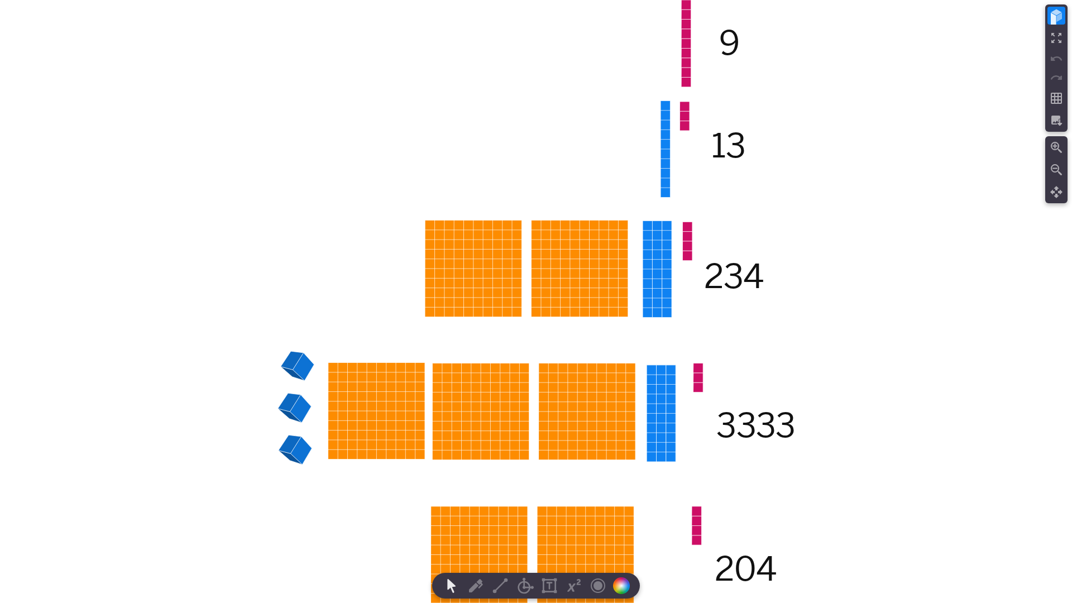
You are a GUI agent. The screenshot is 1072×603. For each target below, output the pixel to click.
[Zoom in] (1056, 147)
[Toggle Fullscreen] (1056, 38)
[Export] (1056, 120)
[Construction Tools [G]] (525, 586)
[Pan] (1056, 192)
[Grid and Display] (1056, 98)
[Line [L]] (500, 586)
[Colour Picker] (625, 586)
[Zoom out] (1056, 170)
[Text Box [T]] (549, 586)
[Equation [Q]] (574, 586)
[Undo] (1056, 58)
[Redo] (1056, 77)
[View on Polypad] (1056, 15)
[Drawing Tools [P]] (475, 586)
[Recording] (598, 586)
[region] (536, 301)
